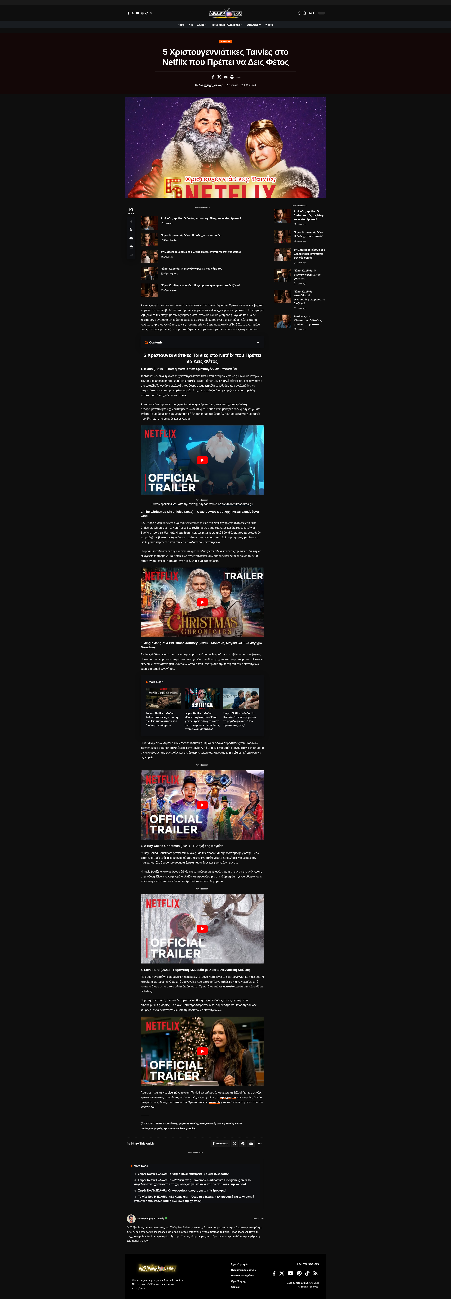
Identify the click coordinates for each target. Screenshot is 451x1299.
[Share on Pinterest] (242, 1143)
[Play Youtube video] (202, 460)
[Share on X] (219, 77)
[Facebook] (128, 13)
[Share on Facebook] (212, 77)
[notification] (299, 13)
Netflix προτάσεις (166, 1123)
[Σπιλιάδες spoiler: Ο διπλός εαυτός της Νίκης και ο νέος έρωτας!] (149, 223)
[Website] (262, 1218)
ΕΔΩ (174, 504)
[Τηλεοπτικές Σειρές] (225, 13)
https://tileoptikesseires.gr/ (235, 504)
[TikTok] (146, 13)
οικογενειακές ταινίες (212, 1123)
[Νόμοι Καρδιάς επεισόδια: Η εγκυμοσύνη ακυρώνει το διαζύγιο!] (149, 290)
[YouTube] (137, 13)
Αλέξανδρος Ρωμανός (211, 85)
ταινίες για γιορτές (151, 1128)
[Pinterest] (142, 13)
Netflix (225, 42)
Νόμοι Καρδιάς (170, 240)
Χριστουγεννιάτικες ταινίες (179, 1128)
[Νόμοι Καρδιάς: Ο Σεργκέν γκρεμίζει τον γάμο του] (149, 273)
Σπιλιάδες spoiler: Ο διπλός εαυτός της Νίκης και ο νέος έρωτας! (201, 218)
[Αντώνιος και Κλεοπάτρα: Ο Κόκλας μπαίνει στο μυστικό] (282, 321)
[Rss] (151, 13)
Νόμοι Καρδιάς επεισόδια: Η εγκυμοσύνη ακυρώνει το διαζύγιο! (200, 285)
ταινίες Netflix (234, 1123)
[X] (132, 13)
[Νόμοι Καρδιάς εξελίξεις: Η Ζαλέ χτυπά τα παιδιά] (149, 239)
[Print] (231, 77)
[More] (238, 77)
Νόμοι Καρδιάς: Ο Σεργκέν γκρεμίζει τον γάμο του (191, 268)
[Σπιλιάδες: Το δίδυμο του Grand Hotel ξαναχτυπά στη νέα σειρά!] (149, 256)
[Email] (225, 77)
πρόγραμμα (228, 1097)
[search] (304, 13)
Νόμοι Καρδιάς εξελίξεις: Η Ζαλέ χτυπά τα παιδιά (191, 235)
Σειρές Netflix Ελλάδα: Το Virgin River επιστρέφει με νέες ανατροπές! (184, 1173)
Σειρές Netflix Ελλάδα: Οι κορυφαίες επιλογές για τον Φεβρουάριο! (182, 1190)
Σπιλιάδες (168, 223)
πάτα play (215, 1102)
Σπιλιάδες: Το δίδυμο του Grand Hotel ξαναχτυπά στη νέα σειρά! (201, 251)
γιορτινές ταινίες (188, 1123)
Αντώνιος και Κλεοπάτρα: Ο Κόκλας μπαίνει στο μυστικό (308, 320)
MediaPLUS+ (303, 1283)
